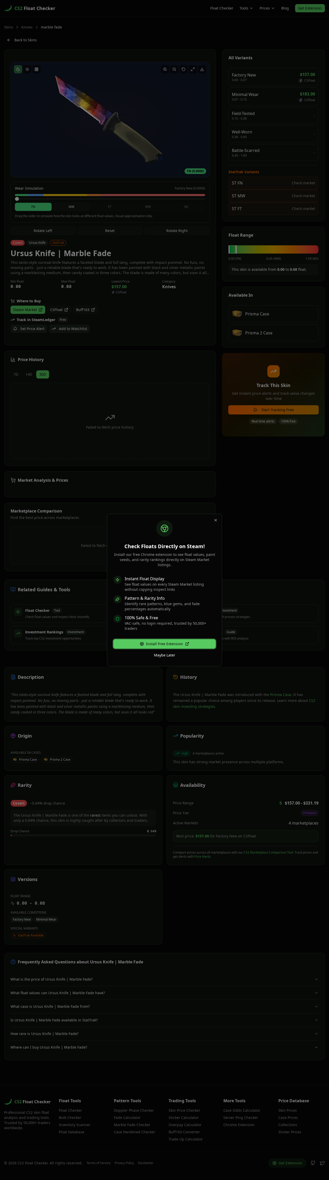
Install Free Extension (164, 643)
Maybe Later (164, 655)
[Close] (216, 520)
